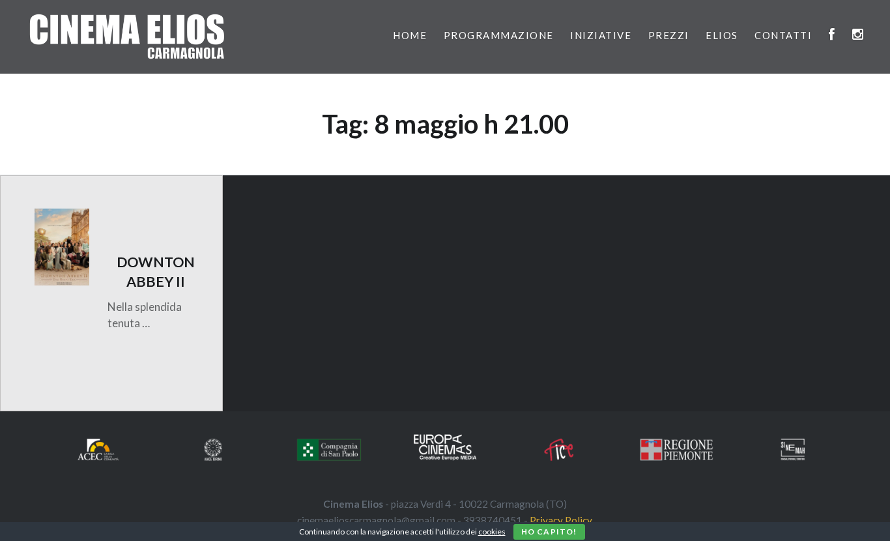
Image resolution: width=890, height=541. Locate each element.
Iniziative (600, 35)
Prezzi (668, 35)
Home (410, 35)
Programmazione (499, 35)
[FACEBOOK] (832, 35)
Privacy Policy (561, 520)
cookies (492, 531)
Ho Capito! (549, 531)
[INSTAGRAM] (858, 35)
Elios (722, 35)
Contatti (783, 35)
